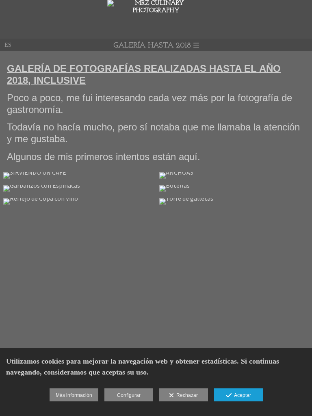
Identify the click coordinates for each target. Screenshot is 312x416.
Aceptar (241, 395)
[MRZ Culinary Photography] (156, 10)
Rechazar (186, 395)
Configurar (129, 395)
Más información (74, 395)
